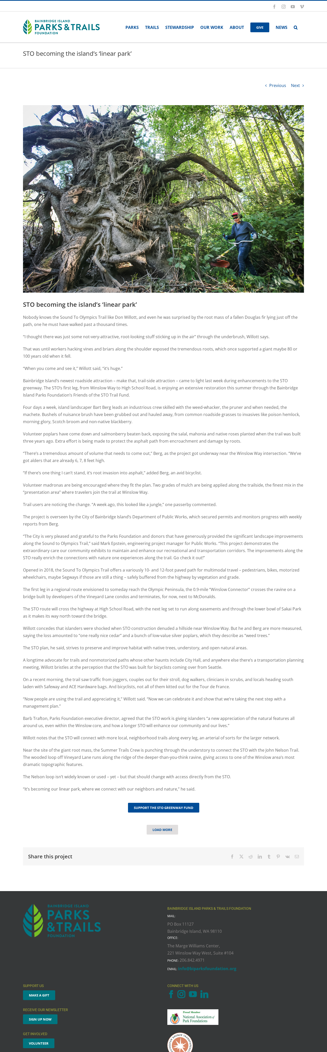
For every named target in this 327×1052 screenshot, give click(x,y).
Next (295, 85)
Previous (277, 85)
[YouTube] (193, 994)
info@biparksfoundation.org (207, 968)
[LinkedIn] (204, 994)
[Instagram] (181, 994)
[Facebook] (171, 994)
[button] (296, 27)
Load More (162, 829)
